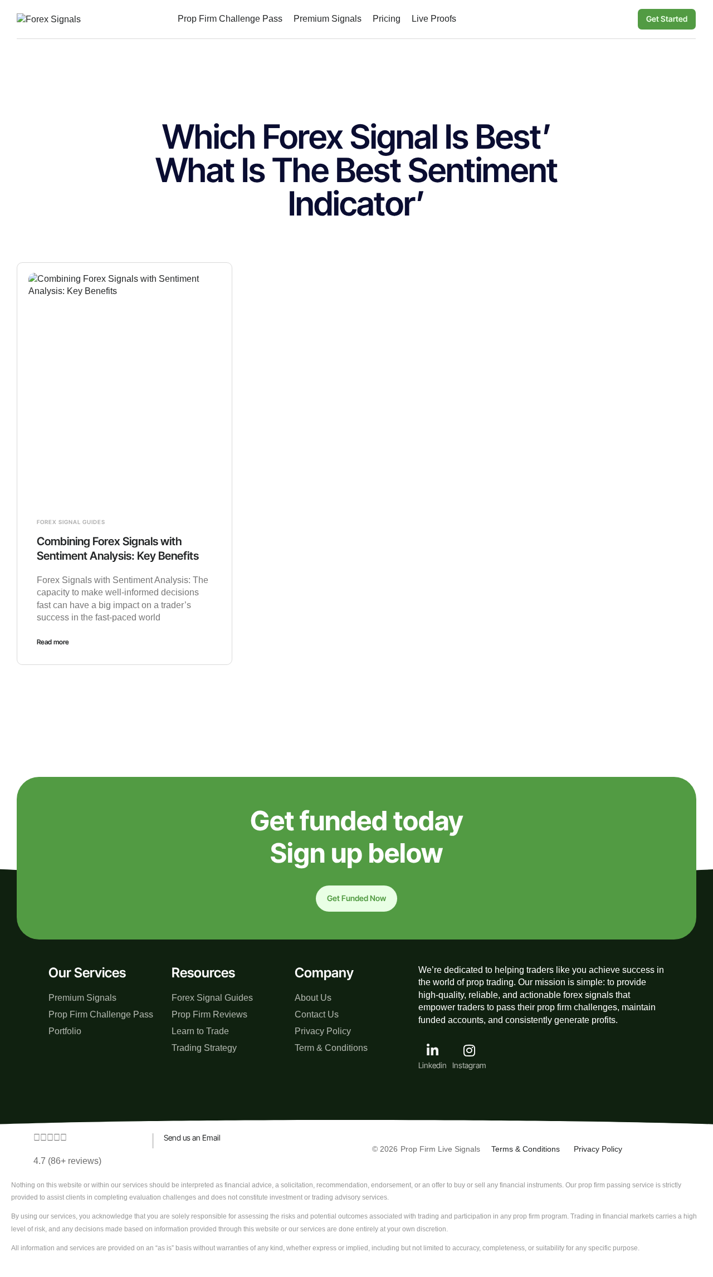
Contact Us (317, 1014)
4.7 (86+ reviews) (67, 1161)
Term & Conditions (331, 1048)
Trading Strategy (204, 1048)
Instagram (469, 1065)
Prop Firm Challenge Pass (100, 1014)
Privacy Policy (323, 1031)
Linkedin (432, 1065)
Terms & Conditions (525, 1148)
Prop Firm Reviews (209, 1014)
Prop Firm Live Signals (440, 1148)
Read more (53, 642)
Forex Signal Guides (71, 521)
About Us (313, 997)
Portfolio (64, 1031)
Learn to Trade (200, 1031)
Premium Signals (82, 997)
